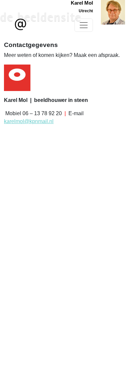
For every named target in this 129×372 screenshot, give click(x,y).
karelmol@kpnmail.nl (29, 121)
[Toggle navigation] (83, 25)
